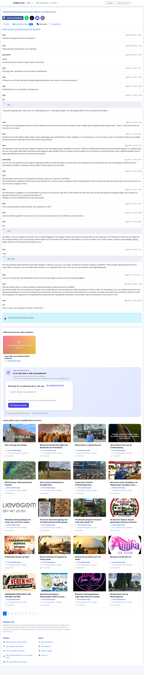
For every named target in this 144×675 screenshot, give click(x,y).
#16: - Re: (11, 259)
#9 (127, 134)
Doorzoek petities (42, 3)
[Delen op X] (32, 18)
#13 (126, 189)
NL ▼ (31, 3)
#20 (126, 300)
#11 (126, 159)
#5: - (9, 104)
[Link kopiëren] (42, 18)
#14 (126, 204)
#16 (126, 222)
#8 (127, 122)
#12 (126, 171)
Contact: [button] (53, 3)
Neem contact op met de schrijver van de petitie (21, 29)
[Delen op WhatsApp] (26, 18)
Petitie (6, 24)
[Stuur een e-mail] (37, 18)
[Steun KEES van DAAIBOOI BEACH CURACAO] (19, 349)
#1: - (9, 231)
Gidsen (6, 638)
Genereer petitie (20, 405)
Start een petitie (123, 3)
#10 (126, 145)
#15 (126, 213)
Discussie (43, 24)
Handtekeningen (23, 24)
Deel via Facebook (14, 18)
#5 (127, 77)
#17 (126, 249)
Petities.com (18, 3)
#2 (127, 46)
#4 (127, 68)
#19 (126, 284)
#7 (127, 95)
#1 (127, 35)
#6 (127, 86)
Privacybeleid (55, 24)
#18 (126, 275)
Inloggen (110, 3)
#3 (127, 55)
